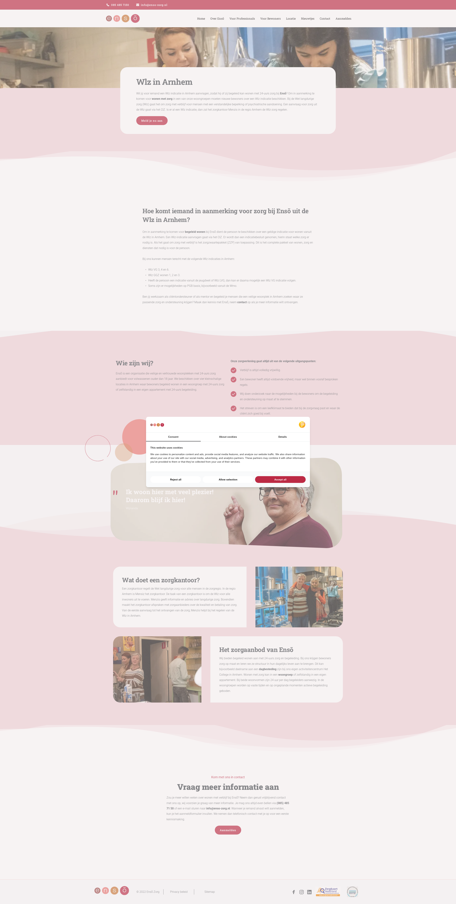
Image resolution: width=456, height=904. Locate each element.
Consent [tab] (173, 436)
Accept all (280, 479)
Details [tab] (282, 436)
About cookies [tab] (228, 436)
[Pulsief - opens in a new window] (302, 424)
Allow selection (228, 479)
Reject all (175, 479)
